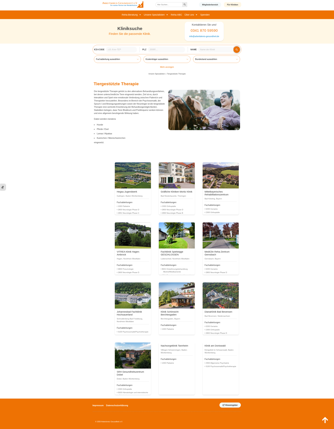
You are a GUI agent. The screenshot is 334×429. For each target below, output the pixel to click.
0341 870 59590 (204, 30)
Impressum (98, 405)
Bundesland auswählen (206, 59)
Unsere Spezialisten (154, 14)
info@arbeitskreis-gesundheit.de (204, 36)
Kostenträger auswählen (157, 59)
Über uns (189, 14)
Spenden (205, 14)
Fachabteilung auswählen (108, 59)
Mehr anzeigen (167, 67)
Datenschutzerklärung (117, 405)
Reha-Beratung (130, 14)
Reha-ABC (176, 14)
